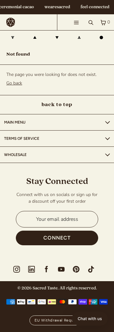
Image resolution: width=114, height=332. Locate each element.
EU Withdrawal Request (57, 320)
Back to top (57, 104)
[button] (90, 319)
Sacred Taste (45, 288)
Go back (14, 83)
